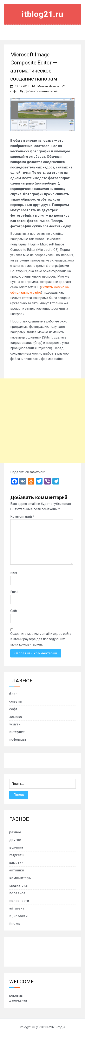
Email (14, 592)
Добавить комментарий (41, 91)
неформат (17, 739)
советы (15, 701)
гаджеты (17, 855)
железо (15, 717)
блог (13, 694)
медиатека (18, 885)
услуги (15, 724)
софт (13, 91)
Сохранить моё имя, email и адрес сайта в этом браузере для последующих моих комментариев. (40, 639)
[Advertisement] (42, 420)
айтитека (16, 908)
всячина (16, 847)
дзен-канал (18, 1000)
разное (15, 832)
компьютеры (20, 878)
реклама (15, 995)
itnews (14, 924)
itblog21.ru (42, 14)
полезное (17, 893)
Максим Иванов (48, 86)
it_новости (18, 916)
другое (15, 840)
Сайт (13, 611)
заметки (16, 863)
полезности (19, 901)
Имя (13, 573)
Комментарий (22, 516)
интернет (17, 732)
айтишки (16, 870)
